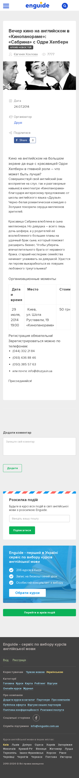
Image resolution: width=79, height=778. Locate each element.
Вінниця (41, 748)
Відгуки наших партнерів (44, 705)
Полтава (51, 757)
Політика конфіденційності (21, 710)
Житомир (55, 748)
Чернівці (8, 757)
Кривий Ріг (26, 748)
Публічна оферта (14, 705)
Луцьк (69, 748)
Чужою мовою (35, 672)
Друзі (18, 123)
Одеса (39, 744)
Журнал (28, 688)
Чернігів (22, 757)
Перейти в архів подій (39, 612)
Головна (8, 683)
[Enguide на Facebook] (36, 717)
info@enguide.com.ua (45, 726)
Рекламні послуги (52, 710)
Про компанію (60, 699)
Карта (29, 683)
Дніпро (27, 744)
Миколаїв (9, 748)
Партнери (43, 699)
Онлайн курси (12, 688)
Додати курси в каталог (19, 699)
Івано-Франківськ (31, 753)
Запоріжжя (65, 744)
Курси (19, 683)
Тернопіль (10, 753)
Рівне (62, 753)
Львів (15, 744)
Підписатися (22, 530)
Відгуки (52, 683)
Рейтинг (40, 683)
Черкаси (36, 757)
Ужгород (66, 757)
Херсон (51, 753)
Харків (50, 744)
